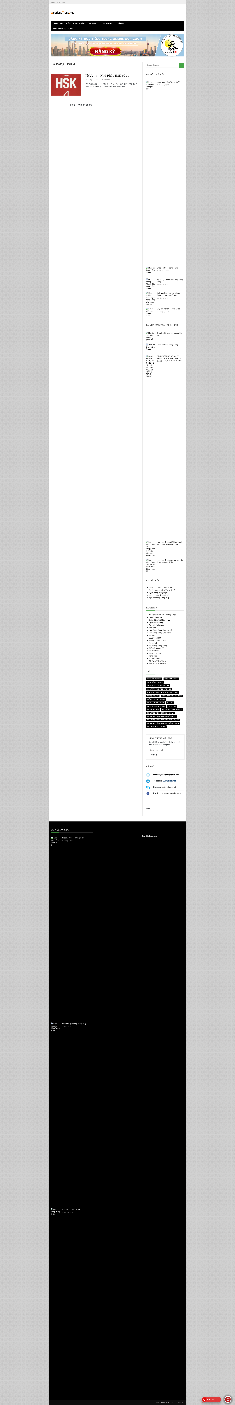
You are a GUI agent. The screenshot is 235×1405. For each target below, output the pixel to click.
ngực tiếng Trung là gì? (158, 592)
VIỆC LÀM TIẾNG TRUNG (63, 29)
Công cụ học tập (155, 617)
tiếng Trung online (156, 699)
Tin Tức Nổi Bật (155, 653)
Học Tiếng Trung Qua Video (160, 633)
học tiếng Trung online (158, 686)
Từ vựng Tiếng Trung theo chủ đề (163, 720)
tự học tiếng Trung (156, 727)
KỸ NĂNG (93, 23)
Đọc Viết (152, 628)
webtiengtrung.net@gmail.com (166, 774)
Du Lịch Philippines (156, 625)
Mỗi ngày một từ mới (157, 640)
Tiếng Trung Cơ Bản (157, 648)
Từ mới (170, 703)
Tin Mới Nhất (154, 651)
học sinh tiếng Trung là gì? (159, 598)
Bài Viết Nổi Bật (154, 679)
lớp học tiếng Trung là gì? (159, 595)
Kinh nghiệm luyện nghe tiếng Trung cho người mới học (168, 294)
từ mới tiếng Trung (156, 706)
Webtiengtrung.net (177, 1402)
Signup (154, 754)
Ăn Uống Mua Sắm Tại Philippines (162, 615)
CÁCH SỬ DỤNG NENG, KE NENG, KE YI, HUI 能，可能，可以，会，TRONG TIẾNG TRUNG (169, 358)
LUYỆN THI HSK (107, 23)
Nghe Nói (153, 643)
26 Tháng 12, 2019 (92, 80)
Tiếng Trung (153, 696)
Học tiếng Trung (155, 682)
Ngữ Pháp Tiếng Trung (158, 646)
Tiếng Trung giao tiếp (172, 696)
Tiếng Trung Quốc (155, 703)
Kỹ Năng (152, 635)
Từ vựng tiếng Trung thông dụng (163, 723)
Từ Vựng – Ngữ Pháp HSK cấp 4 (107, 75)
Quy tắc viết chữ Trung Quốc (168, 309)
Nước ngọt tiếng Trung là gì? (168, 82)
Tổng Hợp (153, 656)
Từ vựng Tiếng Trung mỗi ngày (161, 716)
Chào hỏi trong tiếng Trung (167, 268)
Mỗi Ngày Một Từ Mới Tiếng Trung (162, 692)
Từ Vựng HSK (154, 658)
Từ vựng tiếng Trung (172, 710)
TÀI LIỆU (121, 23)
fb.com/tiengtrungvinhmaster (169, 793)
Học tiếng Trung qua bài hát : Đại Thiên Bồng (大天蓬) (170, 561)
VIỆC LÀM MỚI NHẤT (157, 663)
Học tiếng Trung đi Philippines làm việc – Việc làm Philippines (170, 543)
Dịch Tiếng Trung (156, 622)
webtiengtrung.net (168, 787)
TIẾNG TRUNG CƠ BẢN (75, 23)
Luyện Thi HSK (155, 638)
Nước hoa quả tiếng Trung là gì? (162, 590)
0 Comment (105, 80)
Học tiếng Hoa (171, 679)
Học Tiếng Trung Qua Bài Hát (160, 630)
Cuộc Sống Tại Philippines (159, 620)
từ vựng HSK (153, 710)
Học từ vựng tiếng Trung (159, 689)
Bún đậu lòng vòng (149, 836)
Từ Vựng (172, 706)
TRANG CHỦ (58, 23)
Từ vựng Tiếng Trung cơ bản (160, 713)
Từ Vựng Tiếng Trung (157, 661)
